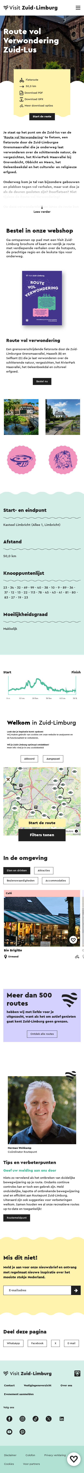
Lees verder (42, 211)
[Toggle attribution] (76, 831)
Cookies (9, 1464)
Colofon (30, 1455)
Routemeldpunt (17, 1217)
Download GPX (34, 99)
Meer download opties (39, 105)
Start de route (42, 116)
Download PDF (34, 93)
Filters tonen (42, 835)
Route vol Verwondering (23, 137)
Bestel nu (42, 381)
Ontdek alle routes (42, 1034)
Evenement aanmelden (19, 1394)
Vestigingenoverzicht (37, 1385)
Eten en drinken (17, 870)
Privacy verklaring (55, 1455)
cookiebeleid (37, 748)
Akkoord (29, 758)
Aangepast (53, 758)
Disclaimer (10, 1455)
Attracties (44, 870)
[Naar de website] (77, 957)
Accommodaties (56, 880)
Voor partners (31, 1464)
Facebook (37, 1343)
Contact (9, 1385)
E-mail (71, 1343)
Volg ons (8, 1407)
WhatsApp (13, 1343)
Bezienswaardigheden (21, 880)
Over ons (66, 1385)
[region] (42, 776)
